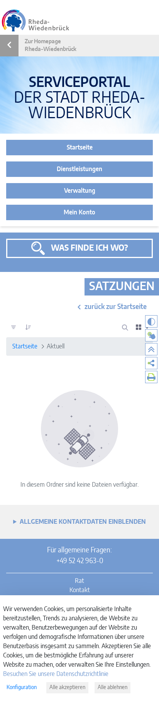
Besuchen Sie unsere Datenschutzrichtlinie (55, 674)
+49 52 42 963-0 (79, 561)
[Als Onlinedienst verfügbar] (151, 335)
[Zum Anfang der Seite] (151, 349)
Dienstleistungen (79, 169)
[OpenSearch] (125, 327)
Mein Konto (79, 212)
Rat (79, 581)
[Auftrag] (28, 327)
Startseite (80, 147)
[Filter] (13, 327)
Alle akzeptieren (67, 687)
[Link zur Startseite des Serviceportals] (35, 20)
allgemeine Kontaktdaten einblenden (83, 522)
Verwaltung (79, 191)
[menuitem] (151, 363)
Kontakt (79, 590)
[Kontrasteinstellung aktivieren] (151, 321)
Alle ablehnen (112, 687)
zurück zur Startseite (116, 307)
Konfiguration (22, 687)
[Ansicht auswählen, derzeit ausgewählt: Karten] (142, 327)
